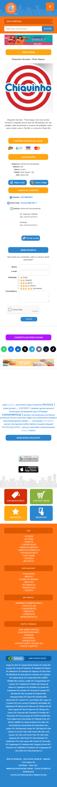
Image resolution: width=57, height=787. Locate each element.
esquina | (42, 424)
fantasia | (49, 404)
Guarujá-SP (35, 690)
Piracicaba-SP (12, 716)
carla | (33, 427)
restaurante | (43, 418)
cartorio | (26, 427)
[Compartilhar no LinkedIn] (18, 349)
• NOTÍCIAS (28, 539)
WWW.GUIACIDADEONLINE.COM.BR (19, 769)
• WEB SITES (28, 582)
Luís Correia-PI (23, 703)
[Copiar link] (46, 349)
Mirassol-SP (23, 706)
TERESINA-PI (22, 748)
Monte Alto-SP (45, 706)
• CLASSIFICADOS (28, 544)
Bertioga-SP (26, 671)
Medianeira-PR (11, 706)
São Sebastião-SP (40, 738)
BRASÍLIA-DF (15, 675)
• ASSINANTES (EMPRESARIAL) (28, 603)
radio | (5, 405)
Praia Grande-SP (27, 719)
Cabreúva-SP (37, 675)
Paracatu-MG (23, 713)
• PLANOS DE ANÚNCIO (28, 579)
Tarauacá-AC (11, 748)
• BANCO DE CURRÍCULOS (28, 550)
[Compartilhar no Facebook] (11, 349)
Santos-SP (10, 729)
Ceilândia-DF (24, 684)
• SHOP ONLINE (28, 556)
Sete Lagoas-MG (26, 741)
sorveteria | (50, 415)
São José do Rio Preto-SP (29, 735)
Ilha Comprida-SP (28, 694)
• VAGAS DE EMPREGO (28, 547)
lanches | (28, 415)
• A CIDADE (28, 536)
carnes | (7, 424)
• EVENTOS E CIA (28, 606)
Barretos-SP (29, 668)
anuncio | (50, 408)
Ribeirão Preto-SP (42, 719)
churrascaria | (17, 424)
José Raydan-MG (35, 700)
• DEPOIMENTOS (28, 585)
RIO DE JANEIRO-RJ (16, 722)
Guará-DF (44, 687)
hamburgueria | (15, 421)
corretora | (48, 420)
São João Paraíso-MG (32, 732)
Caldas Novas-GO (20, 678)
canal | (43, 427)
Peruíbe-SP (44, 713)
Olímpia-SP (43, 710)
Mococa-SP (34, 706)
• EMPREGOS (28, 611)
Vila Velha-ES (21, 751)
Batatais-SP (40, 668)
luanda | (39, 421)
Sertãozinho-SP (12, 741)
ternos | (13, 418)
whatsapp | (43, 411)
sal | (34, 421)
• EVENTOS (28, 542)
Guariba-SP (25, 690)
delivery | (34, 424)
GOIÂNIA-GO (35, 687)
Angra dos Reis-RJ (13, 665)
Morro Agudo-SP (15, 710)
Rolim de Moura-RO (32, 722)
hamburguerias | (12, 427)
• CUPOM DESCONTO (28, 553)
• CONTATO (28, 590)
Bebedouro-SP (15, 671)
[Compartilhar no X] (25, 349)
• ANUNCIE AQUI (28, 588)
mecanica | (38, 405)
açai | (5, 421)
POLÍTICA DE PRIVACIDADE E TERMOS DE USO (29, 775)
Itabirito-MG (40, 694)
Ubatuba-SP (33, 748)
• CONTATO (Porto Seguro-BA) (28, 643)
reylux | (32, 430)
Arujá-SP (19, 668)
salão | (30, 418)
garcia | (43, 408)
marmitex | (22, 418)
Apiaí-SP (46, 665)
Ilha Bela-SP (15, 694)
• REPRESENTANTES (28, 617)
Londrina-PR (12, 703)
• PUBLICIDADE (28, 574)
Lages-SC (47, 700)
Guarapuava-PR (13, 690)
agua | (30, 405)
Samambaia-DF (28, 725)
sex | (35, 418)
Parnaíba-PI (33, 713)
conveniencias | (38, 415)
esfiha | (26, 424)
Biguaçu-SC (37, 671)
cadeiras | (35, 408)
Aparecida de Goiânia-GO (32, 665)
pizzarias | (50, 427)
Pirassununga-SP (26, 716)
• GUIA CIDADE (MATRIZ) (28, 630)
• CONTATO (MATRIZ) (28, 646)
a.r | (30, 421)
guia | (35, 411)
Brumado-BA (26, 675)
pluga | (25, 430)
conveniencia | (13, 414)
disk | (38, 427)
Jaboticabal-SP (12, 700)
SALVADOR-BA (15, 725)
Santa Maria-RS (41, 725)
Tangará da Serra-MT (42, 744)
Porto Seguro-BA (13, 719)
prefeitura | (5, 418)
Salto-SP (44, 722)
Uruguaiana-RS (45, 748)
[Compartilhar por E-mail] (39, 349)
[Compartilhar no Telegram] (32, 349)
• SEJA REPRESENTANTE (28, 632)
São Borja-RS (41, 729)
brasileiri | (53, 418)
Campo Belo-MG (34, 678)
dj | (17, 408)
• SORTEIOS (28, 558)
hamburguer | (15, 411)
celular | (25, 421)
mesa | (6, 408)
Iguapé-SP (45, 690)
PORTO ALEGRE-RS (41, 716)
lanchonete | (21, 405)
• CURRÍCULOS (28, 614)
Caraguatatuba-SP (42, 681)
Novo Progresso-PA (30, 710)
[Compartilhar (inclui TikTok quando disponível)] (53, 349)
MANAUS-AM (35, 703)
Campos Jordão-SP (25, 681)
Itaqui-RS (31, 697)
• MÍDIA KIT (28, 577)
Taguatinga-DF (14, 744)
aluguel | (49, 424)
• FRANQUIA (28, 635)
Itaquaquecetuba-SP (18, 697)
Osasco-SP (12, 713)
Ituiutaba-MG (41, 697)
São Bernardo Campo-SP (25, 729)
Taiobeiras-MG (27, 744)
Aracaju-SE (10, 668)
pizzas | (12, 408)
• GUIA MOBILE (28, 638)
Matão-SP (46, 703)
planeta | (12, 405)
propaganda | (27, 411)
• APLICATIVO (28, 561)
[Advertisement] (14, 385)
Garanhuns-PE (23, 687)
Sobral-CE (38, 741)
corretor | (25, 408)
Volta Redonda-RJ (34, 751)
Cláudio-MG (35, 684)
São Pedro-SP (26, 738)
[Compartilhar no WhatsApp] (4, 349)
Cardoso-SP (13, 684)
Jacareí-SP (23, 700)
